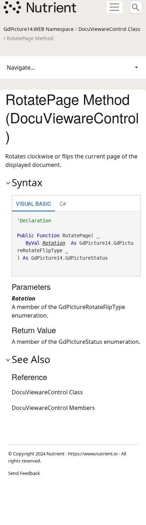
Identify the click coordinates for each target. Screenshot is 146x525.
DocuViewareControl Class (109, 29)
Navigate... (21, 67)
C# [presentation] (63, 203)
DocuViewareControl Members (53, 408)
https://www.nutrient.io (93, 453)
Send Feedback (24, 473)
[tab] (33, 204)
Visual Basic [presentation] (33, 203)
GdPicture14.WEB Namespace (39, 29)
